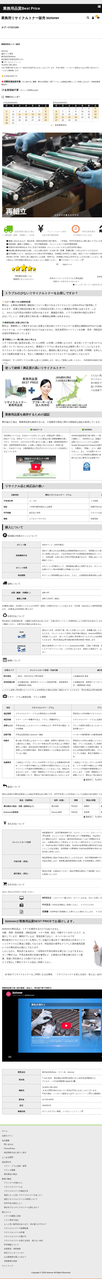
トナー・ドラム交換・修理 (15, 1166)
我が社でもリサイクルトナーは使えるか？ (21, 1207)
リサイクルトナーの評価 (14, 1232)
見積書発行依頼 (10, 1261)
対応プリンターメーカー (14, 1253)
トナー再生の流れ (11, 1220)
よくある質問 (7, 1157)
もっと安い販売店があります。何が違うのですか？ (25, 1224)
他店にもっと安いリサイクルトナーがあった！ (23, 1195)
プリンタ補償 (9, 1170)
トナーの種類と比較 (12, 1216)
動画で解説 (6, 1179)
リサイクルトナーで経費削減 (16, 1228)
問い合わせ (8, 1144)
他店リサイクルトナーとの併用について (20, 1199)
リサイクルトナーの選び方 (15, 1236)
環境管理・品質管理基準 (21, 442)
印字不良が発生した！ (13, 1203)
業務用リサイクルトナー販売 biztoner (30, 18)
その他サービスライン (72, 1111)
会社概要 (5, 1140)
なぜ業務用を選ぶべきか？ (15, 1257)
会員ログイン (7, 1136)
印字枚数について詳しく (71, 260)
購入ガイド (6, 1212)
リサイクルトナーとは (13, 1187)
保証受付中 (6, 1162)
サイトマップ (7, 1266)
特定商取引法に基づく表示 (15, 1152)
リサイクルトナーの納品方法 (16, 1191)
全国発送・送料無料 (12, 1249)
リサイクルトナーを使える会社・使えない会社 (79, 974)
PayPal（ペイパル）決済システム (88, 833)
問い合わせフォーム (12, 62)
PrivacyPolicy (9, 1148)
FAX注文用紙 (88, 905)
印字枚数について (11, 1245)
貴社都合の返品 (10, 1174)
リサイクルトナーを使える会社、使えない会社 (23, 1240)
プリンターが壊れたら (13, 1183)
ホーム (5, 1131)
